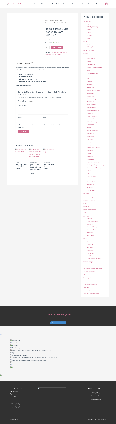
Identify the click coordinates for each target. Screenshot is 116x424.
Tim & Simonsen (92, 176)
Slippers (89, 35)
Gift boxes (86, 213)
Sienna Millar (90, 159)
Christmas (90, 244)
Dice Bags (90, 76)
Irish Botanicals (93, 221)
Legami (89, 127)
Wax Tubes (90, 235)
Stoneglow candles (93, 162)
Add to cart (57, 48)
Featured (86, 206)
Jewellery (90, 113)
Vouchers (86, 281)
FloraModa (90, 84)
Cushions (90, 224)
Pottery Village (88, 262)
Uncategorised (88, 278)
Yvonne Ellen (91, 190)
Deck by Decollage (89, 200)
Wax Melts (90, 233)
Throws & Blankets (92, 230)
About (84, 4)
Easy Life (89, 82)
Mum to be (90, 253)
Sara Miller (90, 156)
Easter (85, 203)
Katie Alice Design (92, 122)
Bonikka (89, 61)
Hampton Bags (91, 99)
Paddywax (90, 145)
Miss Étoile (90, 139)
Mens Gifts (90, 250)
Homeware (60, 52)
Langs (85, 239)
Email (45, 117)
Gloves (89, 30)
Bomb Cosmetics (89, 50)
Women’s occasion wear (91, 293)
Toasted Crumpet (92, 179)
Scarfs (89, 32)
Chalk (88, 70)
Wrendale (90, 187)
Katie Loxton (91, 125)
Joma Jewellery (92, 116)
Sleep (88, 290)
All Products (55, 4)
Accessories (87, 21)
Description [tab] (19, 63)
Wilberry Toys (91, 47)
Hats (88, 44)
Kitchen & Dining (56, 54)
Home (36, 4)
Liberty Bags (90, 133)
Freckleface (90, 87)
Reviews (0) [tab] (29, 63)
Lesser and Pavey (92, 130)
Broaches (86, 194)
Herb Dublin (90, 102)
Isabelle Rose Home (93, 110)
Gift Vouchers (45, 4)
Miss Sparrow (91, 142)
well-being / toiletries (90, 284)
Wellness (86, 287)
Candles (89, 219)
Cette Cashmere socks (94, 67)
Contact (90, 4)
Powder (89, 153)
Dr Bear (89, 79)
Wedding (89, 256)
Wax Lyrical (90, 185)
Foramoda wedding (89, 210)
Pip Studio (90, 150)
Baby (85, 41)
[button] (58, 370)
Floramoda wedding (94, 258)
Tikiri (88, 173)
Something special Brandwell (92, 268)
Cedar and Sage (88, 197)
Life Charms (90, 136)
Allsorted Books (91, 56)
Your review (23, 105)
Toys (84, 274)
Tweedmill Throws (92, 182)
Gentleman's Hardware (94, 90)
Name (20, 117)
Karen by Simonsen (93, 119)
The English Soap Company (95, 165)
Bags (88, 24)
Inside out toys (91, 105)
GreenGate (90, 96)
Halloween (90, 247)
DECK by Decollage (93, 27)
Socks (88, 38)
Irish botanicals (91, 107)
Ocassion (75, 4)
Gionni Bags (90, 93)
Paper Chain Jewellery (94, 148)
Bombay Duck (91, 59)
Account (98, 4)
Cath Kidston (91, 64)
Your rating (22, 101)
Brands (65, 4)
